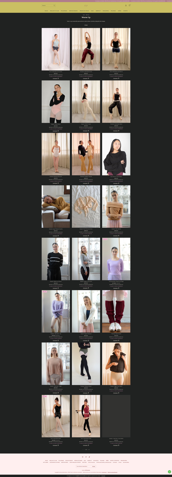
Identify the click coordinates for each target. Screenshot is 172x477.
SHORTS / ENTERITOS (114, 460)
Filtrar (86, 25)
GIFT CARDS (45, 462)
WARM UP (98, 10)
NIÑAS (119, 10)
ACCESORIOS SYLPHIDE (55, 462)
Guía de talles (126, 462)
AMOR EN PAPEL (64, 462)
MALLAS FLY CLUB (54, 10)
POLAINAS (113, 10)
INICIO (46, 10)
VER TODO (84, 462)
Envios (120, 462)
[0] (129, 5)
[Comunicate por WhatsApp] (169, 471)
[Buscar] (54, 5)
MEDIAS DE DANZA (84, 10)
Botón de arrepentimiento (112, 472)
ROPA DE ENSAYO (73, 10)
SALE (92, 10)
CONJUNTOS (106, 10)
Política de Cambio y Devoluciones (103, 462)
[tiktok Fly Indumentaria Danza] (89, 456)
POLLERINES (64, 10)
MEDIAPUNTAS (124, 460)
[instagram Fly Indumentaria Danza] (82, 456)
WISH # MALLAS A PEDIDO (75, 462)
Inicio (84, 14)
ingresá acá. (104, 472)
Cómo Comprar (91, 462)
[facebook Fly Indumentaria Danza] (86, 456)
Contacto (115, 462)
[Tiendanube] (86, 470)
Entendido (103, 475)
